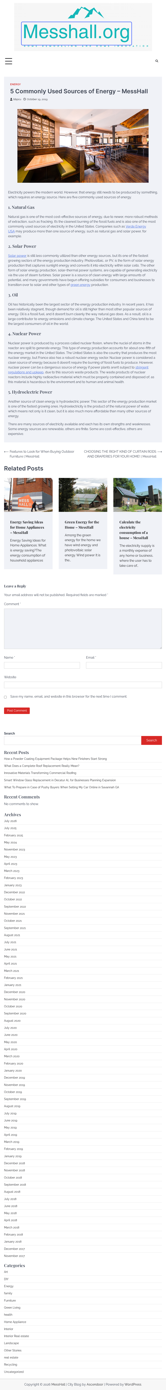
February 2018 (13, 1234)
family (8, 1293)
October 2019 (13, 1092)
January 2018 (12, 1241)
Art (6, 1271)
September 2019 (15, 1099)
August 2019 (12, 1106)
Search (9, 733)
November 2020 (14, 999)
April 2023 (10, 863)
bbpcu (17, 99)
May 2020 (10, 1042)
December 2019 (14, 1077)
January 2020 (13, 1070)
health (8, 1314)
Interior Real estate (16, 1336)
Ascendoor (95, 1384)
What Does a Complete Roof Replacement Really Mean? (41, 765)
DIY (6, 1279)
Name (9, 657)
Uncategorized (14, 1371)
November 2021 (14, 913)
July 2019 (10, 1113)
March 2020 (12, 1056)
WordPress (133, 1384)
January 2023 (12, 885)
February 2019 (13, 1149)
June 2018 (10, 1206)
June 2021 (10, 949)
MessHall (58, 1384)
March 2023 (11, 870)
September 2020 (15, 1013)
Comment (12, 604)
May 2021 (10, 956)
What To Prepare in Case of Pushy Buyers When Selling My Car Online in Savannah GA (61, 787)
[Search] (157, 61)
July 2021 (10, 942)
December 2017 (14, 1248)
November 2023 (14, 849)
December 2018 (14, 1163)
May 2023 (10, 856)
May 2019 (10, 1127)
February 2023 (13, 878)
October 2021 (13, 920)
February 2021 (13, 978)
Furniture (10, 1300)
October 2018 (13, 1177)
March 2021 (11, 970)
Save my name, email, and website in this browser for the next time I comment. (68, 696)
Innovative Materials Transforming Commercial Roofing (40, 773)
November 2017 (14, 1256)
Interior (8, 1329)
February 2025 (13, 835)
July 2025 (10, 828)
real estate (11, 1357)
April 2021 (10, 963)
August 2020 (12, 1020)
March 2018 (11, 1227)
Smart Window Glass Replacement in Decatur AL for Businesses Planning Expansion (60, 780)
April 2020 (10, 1049)
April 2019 (10, 1134)
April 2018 (10, 1220)
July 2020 (10, 1027)
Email (91, 657)
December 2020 (14, 992)
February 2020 (13, 1063)
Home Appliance (15, 1322)
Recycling (10, 1364)
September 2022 (15, 906)
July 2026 (10, 821)
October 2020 (13, 1006)
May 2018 (10, 1213)
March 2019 (11, 1141)
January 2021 (12, 985)
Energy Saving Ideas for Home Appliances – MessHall (27, 527)
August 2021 (12, 935)
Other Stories (12, 1350)
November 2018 (14, 1170)
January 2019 (12, 1156)
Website (10, 677)
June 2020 (11, 1034)
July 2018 (10, 1199)
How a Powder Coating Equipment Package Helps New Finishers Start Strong (55, 758)
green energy (80, 285)
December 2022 (14, 892)
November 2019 (14, 1085)
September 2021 (15, 928)
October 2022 (13, 899)
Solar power (17, 256)
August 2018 (12, 1191)
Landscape (11, 1343)
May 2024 (10, 842)
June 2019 (10, 1120)
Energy (15, 84)
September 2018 (15, 1184)
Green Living (12, 1307)
